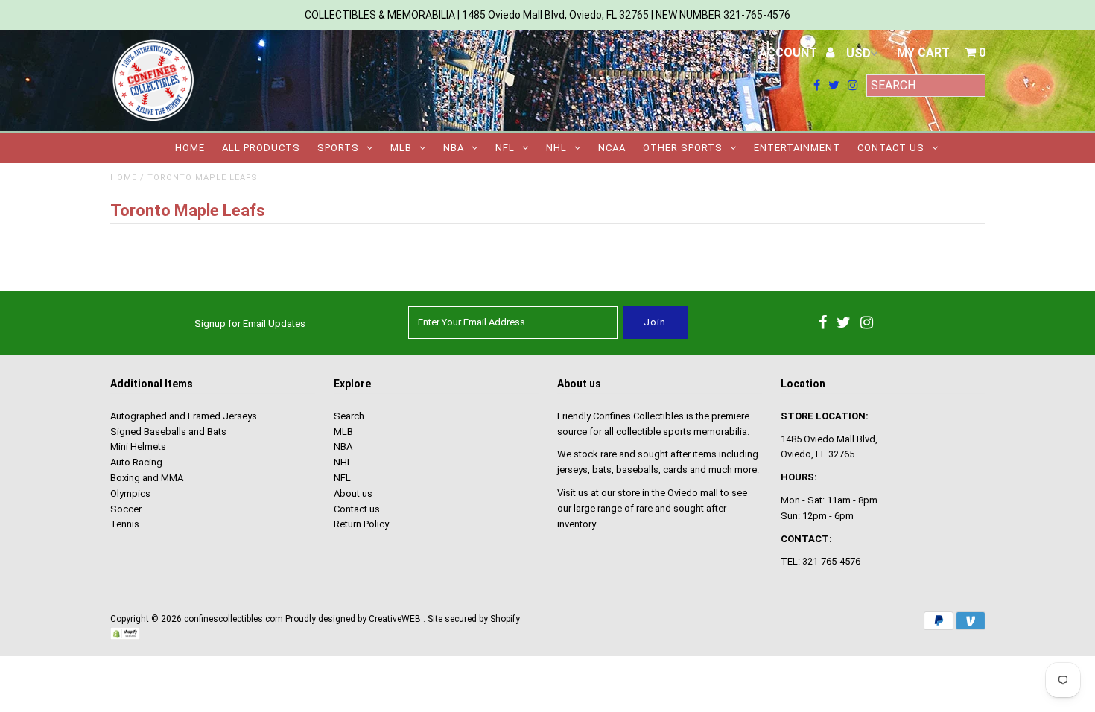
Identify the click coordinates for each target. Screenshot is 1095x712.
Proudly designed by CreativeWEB (353, 619)
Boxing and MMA (146, 477)
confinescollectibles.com (233, 619)
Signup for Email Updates (249, 323)
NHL (556, 147)
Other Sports (683, 147)
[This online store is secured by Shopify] (125, 637)
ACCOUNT (789, 52)
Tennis (124, 524)
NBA (453, 147)
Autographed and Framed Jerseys (183, 416)
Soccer (126, 509)
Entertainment (797, 147)
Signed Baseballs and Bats (168, 431)
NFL (505, 147)
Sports (338, 147)
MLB (401, 147)
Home (190, 147)
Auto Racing (136, 462)
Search (349, 416)
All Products (261, 147)
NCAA (612, 147)
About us (353, 493)
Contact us (890, 147)
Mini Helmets (138, 446)
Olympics (130, 493)
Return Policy (361, 524)
